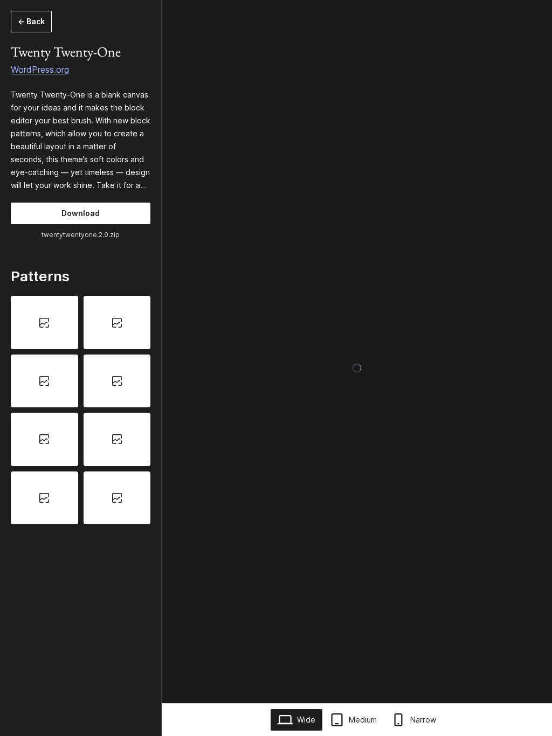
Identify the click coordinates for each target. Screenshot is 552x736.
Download (80, 213)
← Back (31, 21)
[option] (44, 322)
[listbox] (80, 410)
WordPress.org (40, 69)
